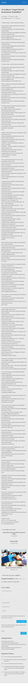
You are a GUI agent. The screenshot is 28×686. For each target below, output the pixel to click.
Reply (24, 578)
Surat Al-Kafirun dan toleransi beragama (9, 642)
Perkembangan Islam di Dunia (7, 641)
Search (2, 631)
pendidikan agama (7, 18)
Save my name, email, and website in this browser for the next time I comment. (13, 616)
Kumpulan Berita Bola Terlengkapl (11, 672)
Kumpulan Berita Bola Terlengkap (11, 666)
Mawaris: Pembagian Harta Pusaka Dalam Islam (11, 647)
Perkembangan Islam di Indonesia (16, 663)
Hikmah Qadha (14, 541)
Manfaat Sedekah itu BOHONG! (14, 567)
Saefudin (5, 16)
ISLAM (3, 2)
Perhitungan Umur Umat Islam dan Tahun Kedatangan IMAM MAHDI (14, 668)
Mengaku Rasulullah (7, 578)
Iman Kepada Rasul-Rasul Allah (15, 656)
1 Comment (17, 18)
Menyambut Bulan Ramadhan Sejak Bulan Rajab (14, 533)
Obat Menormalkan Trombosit (10, 659)
